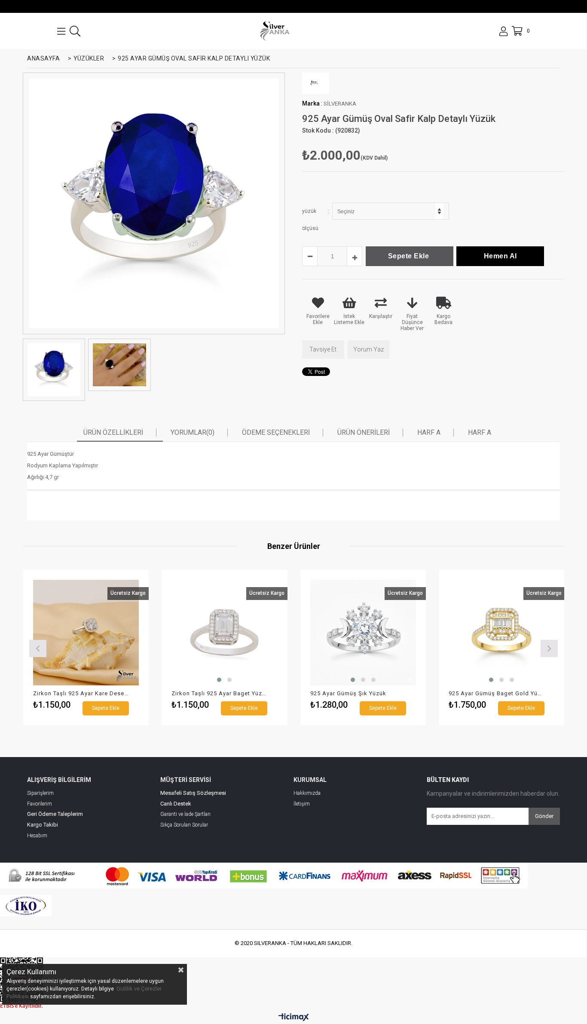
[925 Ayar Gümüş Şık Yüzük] (363, 633)
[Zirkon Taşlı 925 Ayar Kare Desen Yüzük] (86, 633)
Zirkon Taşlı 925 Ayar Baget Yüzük (219, 693)
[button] (219, 680)
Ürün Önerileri (363, 432)
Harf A (428, 432)
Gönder (544, 816)
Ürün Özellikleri (113, 432)
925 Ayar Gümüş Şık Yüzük (348, 693)
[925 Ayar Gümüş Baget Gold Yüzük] (502, 633)
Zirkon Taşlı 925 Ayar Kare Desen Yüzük (80, 693)
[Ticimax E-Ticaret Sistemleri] (293, 1017)
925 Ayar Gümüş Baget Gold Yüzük (496, 693)
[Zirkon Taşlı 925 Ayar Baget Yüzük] (224, 633)
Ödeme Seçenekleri (276, 432)
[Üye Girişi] (503, 31)
